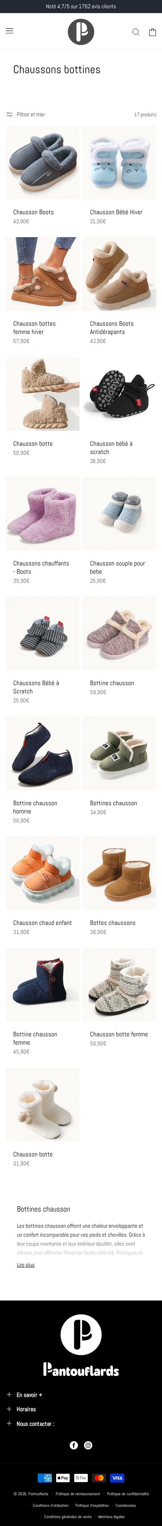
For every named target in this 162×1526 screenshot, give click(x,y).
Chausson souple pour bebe (117, 567)
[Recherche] (136, 32)
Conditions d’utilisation (51, 1505)
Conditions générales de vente (68, 1516)
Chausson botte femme (119, 1034)
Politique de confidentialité (128, 1493)
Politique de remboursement (78, 1493)
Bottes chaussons (113, 923)
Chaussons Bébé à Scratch (36, 687)
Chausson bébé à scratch (111, 447)
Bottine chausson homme (35, 807)
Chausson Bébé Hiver (116, 212)
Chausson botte (33, 443)
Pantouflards (38, 1493)
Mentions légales (111, 1516)
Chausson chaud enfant (42, 923)
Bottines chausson (113, 803)
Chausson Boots (33, 212)
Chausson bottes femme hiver (34, 327)
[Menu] (9, 31)
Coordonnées (126, 1505)
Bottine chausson (112, 683)
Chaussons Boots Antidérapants (112, 327)
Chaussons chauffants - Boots (41, 567)
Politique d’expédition (92, 1505)
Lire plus (26, 1264)
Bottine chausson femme (35, 1038)
